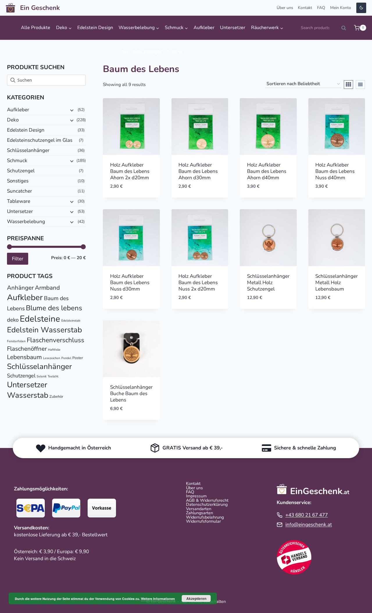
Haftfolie (54, 349)
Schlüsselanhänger (142, 52)
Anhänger (20, 288)
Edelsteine (40, 319)
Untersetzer (232, 27)
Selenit (41, 376)
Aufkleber (204, 27)
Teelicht (53, 376)
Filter (17, 258)
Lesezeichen (51, 358)
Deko (13, 119)
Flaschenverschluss (55, 340)
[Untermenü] (71, 110)
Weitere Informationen (158, 598)
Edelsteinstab (70, 320)
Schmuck (17, 160)
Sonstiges (17, 181)
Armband (47, 288)
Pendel (66, 358)
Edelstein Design (95, 27)
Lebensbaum (24, 357)
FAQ (321, 7)
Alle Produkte (35, 27)
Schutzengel (21, 170)
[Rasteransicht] (348, 84)
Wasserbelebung (26, 221)
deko (13, 320)
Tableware (18, 201)
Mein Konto (340, 7)
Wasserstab (27, 395)
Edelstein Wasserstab (44, 330)
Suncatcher (19, 191)
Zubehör (56, 396)
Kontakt (305, 7)
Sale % (174, 52)
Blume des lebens (54, 308)
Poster (77, 358)
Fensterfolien (16, 341)
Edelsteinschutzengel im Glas (39, 140)
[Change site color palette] (361, 8)
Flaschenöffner (27, 349)
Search (345, 29)
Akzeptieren (196, 598)
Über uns (285, 7)
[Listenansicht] (360, 84)
